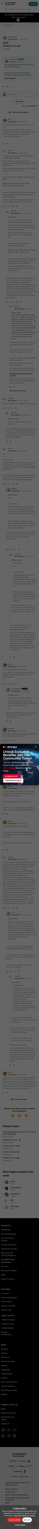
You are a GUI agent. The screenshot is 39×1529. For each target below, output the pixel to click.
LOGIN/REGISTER (11, 776)
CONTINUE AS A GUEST (13, 780)
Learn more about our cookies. (24, 1515)
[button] (19, 1525)
